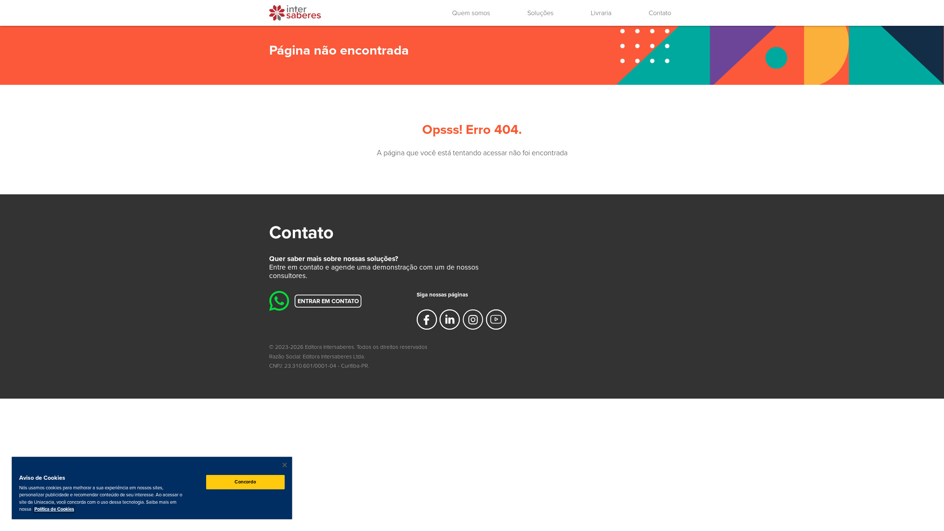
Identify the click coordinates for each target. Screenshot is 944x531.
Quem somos (471, 13)
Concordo (245, 482)
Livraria (601, 13)
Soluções (540, 13)
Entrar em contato (328, 301)
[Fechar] (284, 465)
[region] (152, 488)
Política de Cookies (54, 509)
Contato (660, 13)
